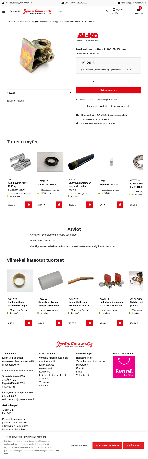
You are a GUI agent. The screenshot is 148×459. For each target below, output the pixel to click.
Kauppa (56, 21)
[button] (28, 204)
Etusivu (10, 21)
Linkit (79, 371)
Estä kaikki (133, 445)
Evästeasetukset (79, 445)
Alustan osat (45, 368)
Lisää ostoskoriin (108, 90)
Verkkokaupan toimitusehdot (90, 361)
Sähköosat (44, 378)
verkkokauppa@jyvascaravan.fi (18, 399)
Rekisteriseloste (84, 358)
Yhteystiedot (82, 375)
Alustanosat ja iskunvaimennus (38, 21)
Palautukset (82, 365)
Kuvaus (11, 93)
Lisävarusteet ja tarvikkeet (52, 375)
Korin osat (44, 371)
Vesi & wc (44, 382)
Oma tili (80, 368)
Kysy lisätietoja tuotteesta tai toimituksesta (108, 106)
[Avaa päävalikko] (6, 12)
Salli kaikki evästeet (107, 445)
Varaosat (19, 21)
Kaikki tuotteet (46, 365)
